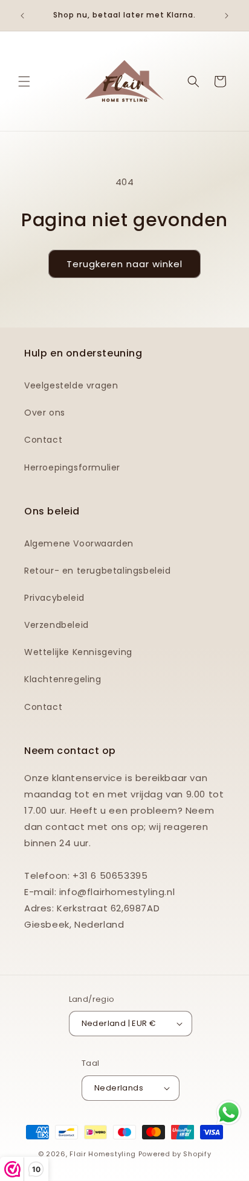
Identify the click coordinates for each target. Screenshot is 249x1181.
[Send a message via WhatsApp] (229, 1112)
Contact (43, 440)
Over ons (44, 413)
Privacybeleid (54, 598)
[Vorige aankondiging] (22, 15)
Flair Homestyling (103, 1154)
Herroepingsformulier (72, 467)
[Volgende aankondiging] (226, 15)
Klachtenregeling (63, 679)
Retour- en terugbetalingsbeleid (97, 571)
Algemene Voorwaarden (79, 543)
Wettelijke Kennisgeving (78, 652)
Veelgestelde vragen (71, 385)
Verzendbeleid (56, 625)
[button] (24, 81)
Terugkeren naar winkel (124, 264)
